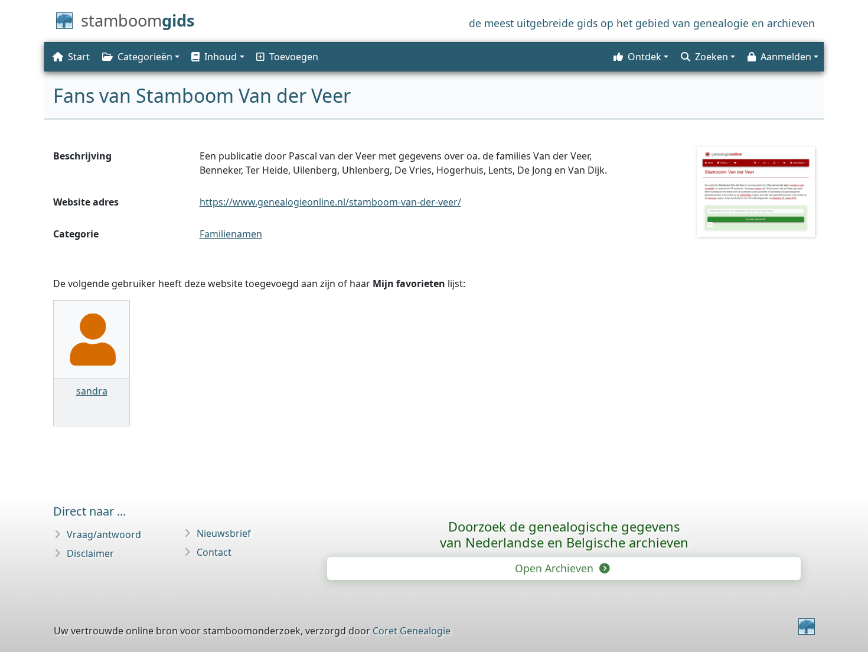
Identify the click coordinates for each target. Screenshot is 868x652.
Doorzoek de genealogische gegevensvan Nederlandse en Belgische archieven (564, 534)
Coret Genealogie (412, 630)
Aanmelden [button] (786, 56)
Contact (214, 552)
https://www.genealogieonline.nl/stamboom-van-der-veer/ (330, 201)
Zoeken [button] (711, 56)
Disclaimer (90, 553)
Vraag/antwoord (104, 534)
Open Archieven (555, 568)
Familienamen (231, 233)
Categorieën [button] (145, 56)
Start (79, 56)
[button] (216, 57)
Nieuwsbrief (224, 533)
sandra (91, 390)
